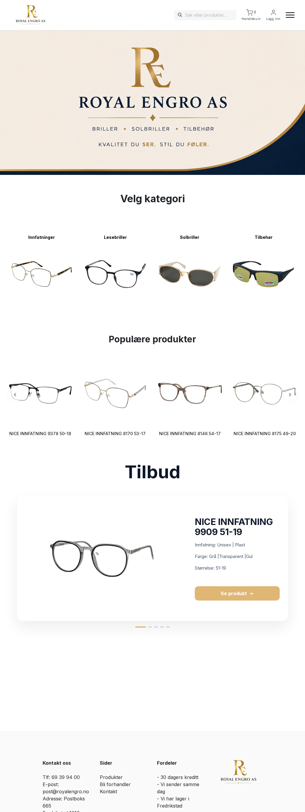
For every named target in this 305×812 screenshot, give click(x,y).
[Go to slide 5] (168, 627)
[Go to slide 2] (150, 627)
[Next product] (294, 558)
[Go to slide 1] (140, 627)
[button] (14, 394)
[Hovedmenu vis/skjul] (288, 15)
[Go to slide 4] (162, 627)
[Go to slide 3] (156, 627)
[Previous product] (10, 558)
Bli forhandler (115, 784)
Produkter (111, 777)
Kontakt (108, 791)
